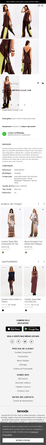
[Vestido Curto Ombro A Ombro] (11, 289)
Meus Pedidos (23, 361)
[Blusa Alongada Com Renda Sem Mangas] (35, 231)
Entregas (23, 365)
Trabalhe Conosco (23, 387)
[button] (38, 81)
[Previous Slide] (38, 204)
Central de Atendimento (23, 401)
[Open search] (39, 5)
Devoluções (23, 356)
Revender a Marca (23, 383)
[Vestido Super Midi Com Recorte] (35, 289)
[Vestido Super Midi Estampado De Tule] (11, 231)
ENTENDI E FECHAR (23, 440)
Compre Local (23, 391)
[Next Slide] (44, 204)
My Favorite (23, 379)
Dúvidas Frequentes (23, 352)
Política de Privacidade (23, 369)
